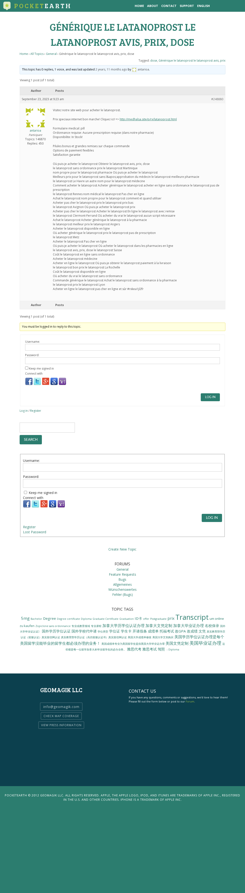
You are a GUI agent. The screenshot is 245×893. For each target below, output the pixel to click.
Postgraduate (158, 618)
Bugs (122, 579)
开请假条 (140, 631)
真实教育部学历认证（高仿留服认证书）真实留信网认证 (94, 637)
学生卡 (126, 631)
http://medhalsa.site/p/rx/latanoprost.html (148, 119)
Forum (190, 701)
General (51, 54)
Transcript (192, 617)
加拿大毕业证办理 (188, 625)
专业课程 (96, 626)
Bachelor (36, 618)
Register (35, 411)
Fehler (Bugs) (122, 594)
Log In (210, 397)
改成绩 (192, 631)
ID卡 (138, 618)
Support (187, 6)
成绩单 (153, 631)
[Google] (54, 384)
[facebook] (236, 5)
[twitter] (226, 5)
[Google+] (46, 384)
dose (153, 60)
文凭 (202, 631)
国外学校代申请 (84, 631)
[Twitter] (37, 384)
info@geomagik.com (61, 706)
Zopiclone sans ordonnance (53, 626)
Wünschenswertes (122, 589)
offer (146, 618)
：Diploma (172, 649)
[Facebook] (29, 384)
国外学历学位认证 (56, 631)
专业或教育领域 (81, 626)
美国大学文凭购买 (162, 637)
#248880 (217, 99)
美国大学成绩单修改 (139, 637)
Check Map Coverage (61, 716)
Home (139, 6)
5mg (25, 618)
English (203, 6)
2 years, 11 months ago (111, 69)
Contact (169, 6)
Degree (49, 618)
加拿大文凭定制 (158, 625)
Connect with (34, 373)
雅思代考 (134, 649)
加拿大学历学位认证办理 (123, 625)
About (152, 6)
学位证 (114, 631)
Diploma (86, 618)
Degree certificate (68, 618)
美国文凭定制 (177, 643)
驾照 (161, 649)
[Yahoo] (62, 384)
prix (222, 60)
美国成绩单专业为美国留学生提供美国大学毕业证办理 (133, 643)
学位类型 (103, 631)
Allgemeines (122, 584)
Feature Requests (122, 574)
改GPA (180, 631)
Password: (32, 355)
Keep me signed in (41, 368)
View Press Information (61, 725)
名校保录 (212, 625)
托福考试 (167, 631)
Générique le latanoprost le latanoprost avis (189, 60)
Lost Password (34, 532)
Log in (24, 411)
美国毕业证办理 (205, 643)
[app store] (217, 5)
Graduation (126, 618)
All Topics (37, 54)
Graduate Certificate (105, 618)
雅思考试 (149, 649)
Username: (32, 342)
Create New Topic (122, 549)
